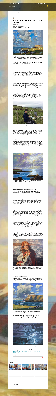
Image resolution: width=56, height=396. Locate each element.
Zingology (17, 12)
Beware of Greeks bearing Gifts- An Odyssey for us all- (41, 372)
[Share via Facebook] (13, 355)
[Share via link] (19, 355)
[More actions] (42, 17)
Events (13, 12)
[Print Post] (21, 355)
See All (46, 362)
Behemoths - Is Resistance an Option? (27, 372)
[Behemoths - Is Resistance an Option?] (28, 367)
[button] (47, 6)
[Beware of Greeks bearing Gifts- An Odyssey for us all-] (41, 367)
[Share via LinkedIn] (17, 355)
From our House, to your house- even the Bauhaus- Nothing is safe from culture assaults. (15, 372)
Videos (21, 12)
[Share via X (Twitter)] (15, 355)
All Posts (10, 12)
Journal (25, 12)
